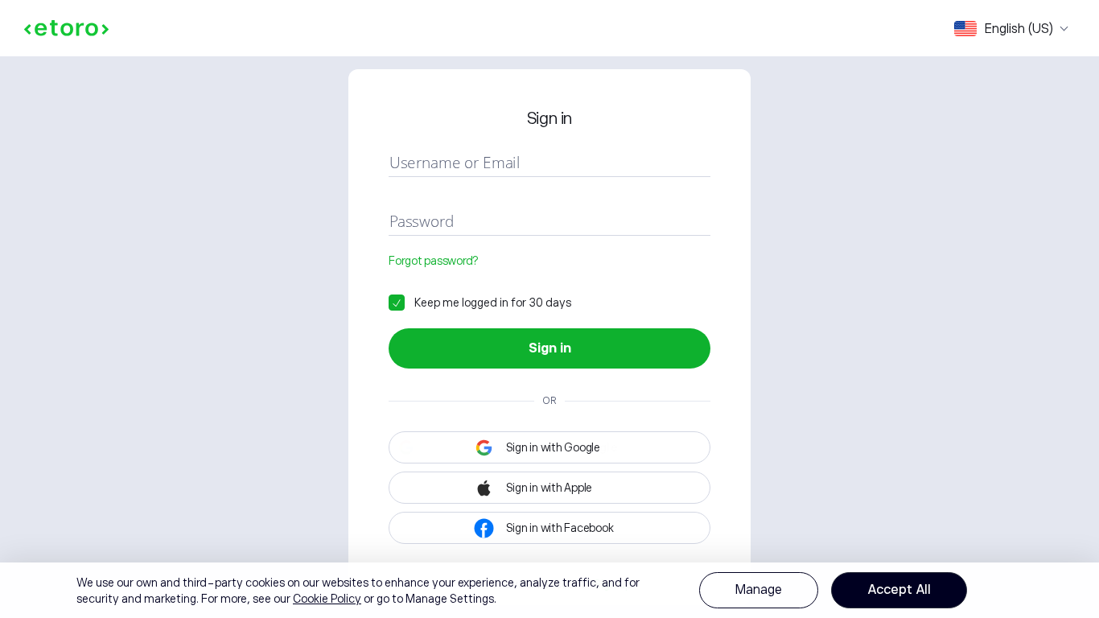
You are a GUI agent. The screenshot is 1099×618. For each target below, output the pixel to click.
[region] (549, 590)
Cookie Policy (327, 598)
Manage (758, 590)
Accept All (899, 590)
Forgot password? (433, 260)
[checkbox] (480, 302)
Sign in (550, 348)
